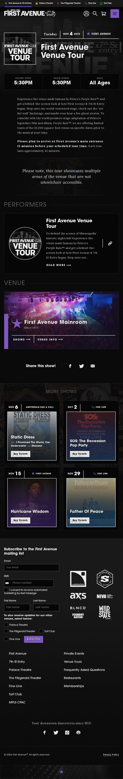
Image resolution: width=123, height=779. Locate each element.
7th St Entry (17, 662)
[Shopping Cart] (103, 13)
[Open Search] (95, 13)
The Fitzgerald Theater (22, 631)
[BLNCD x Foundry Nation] (78, 612)
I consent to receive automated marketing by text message (25, 592)
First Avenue (17, 653)
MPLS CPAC (17, 702)
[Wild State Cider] (105, 612)
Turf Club (49, 631)
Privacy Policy (111, 755)
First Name (10, 601)
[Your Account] (86, 13)
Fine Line (14, 639)
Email (7, 561)
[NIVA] (105, 596)
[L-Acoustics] (78, 579)
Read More (56, 265)
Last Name (39, 601)
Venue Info (47, 340)
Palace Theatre (18, 625)
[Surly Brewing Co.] (105, 579)
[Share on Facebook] (70, 366)
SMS (6, 576)
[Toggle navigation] (115, 13)
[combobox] (8, 583)
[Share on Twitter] (82, 366)
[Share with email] (93, 366)
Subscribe (33, 639)
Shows (19, 340)
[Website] (110, 243)
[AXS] (78, 596)
